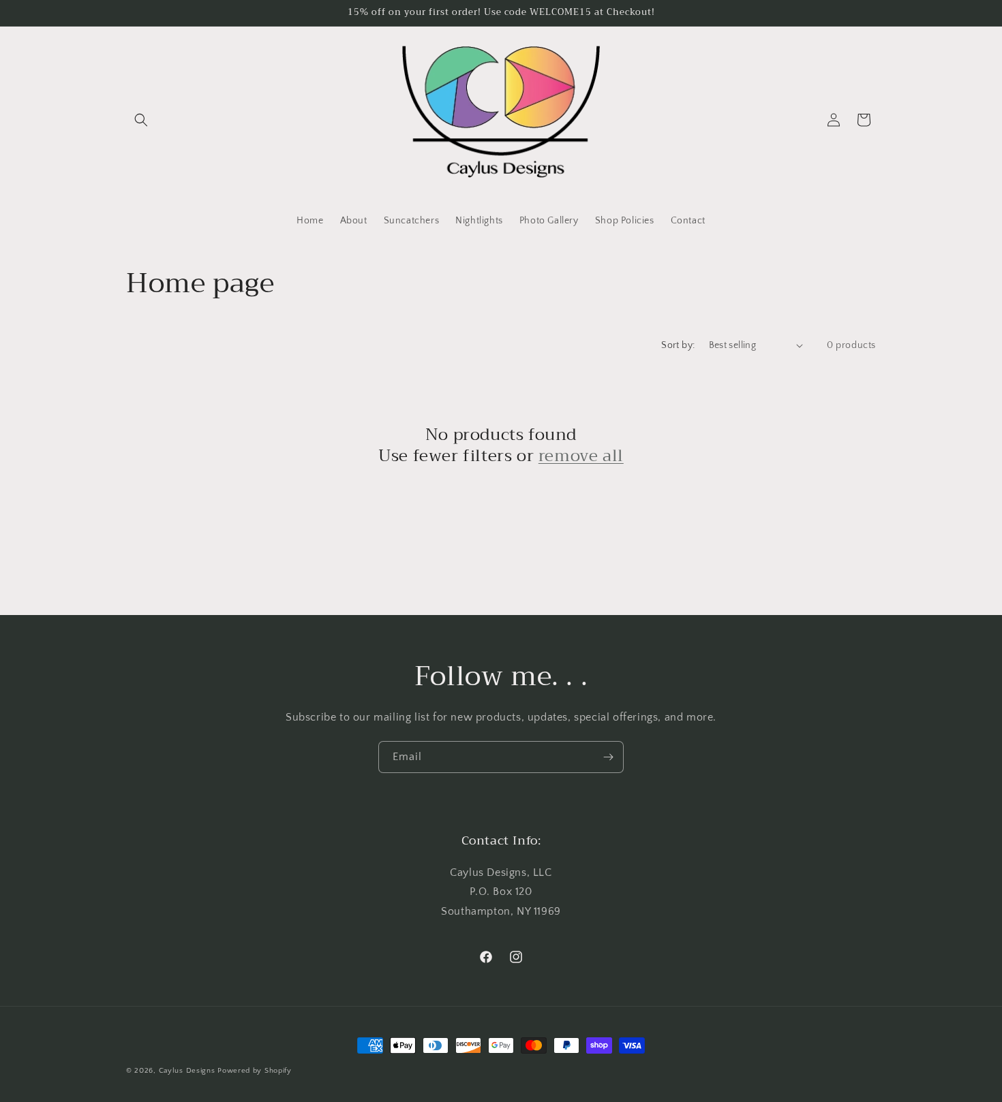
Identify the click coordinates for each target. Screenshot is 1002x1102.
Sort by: (678, 345)
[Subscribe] (608, 757)
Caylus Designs (187, 1071)
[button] (141, 120)
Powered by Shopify (254, 1071)
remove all (581, 456)
